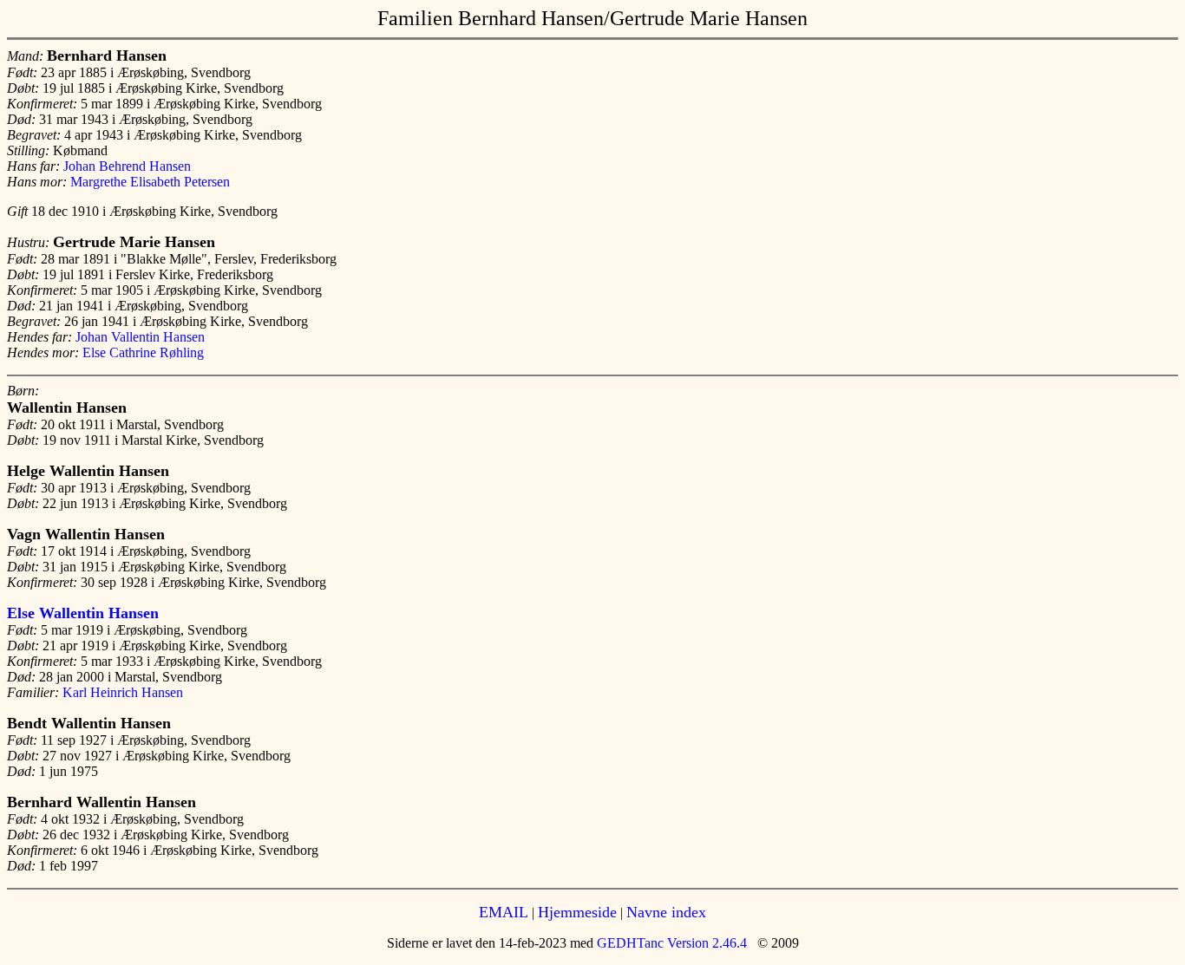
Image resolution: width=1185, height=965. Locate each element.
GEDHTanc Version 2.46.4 (670, 943)
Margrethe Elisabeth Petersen (150, 181)
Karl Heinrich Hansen (122, 692)
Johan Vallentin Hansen (140, 336)
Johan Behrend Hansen (127, 166)
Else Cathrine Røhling (143, 352)
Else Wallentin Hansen (83, 613)
